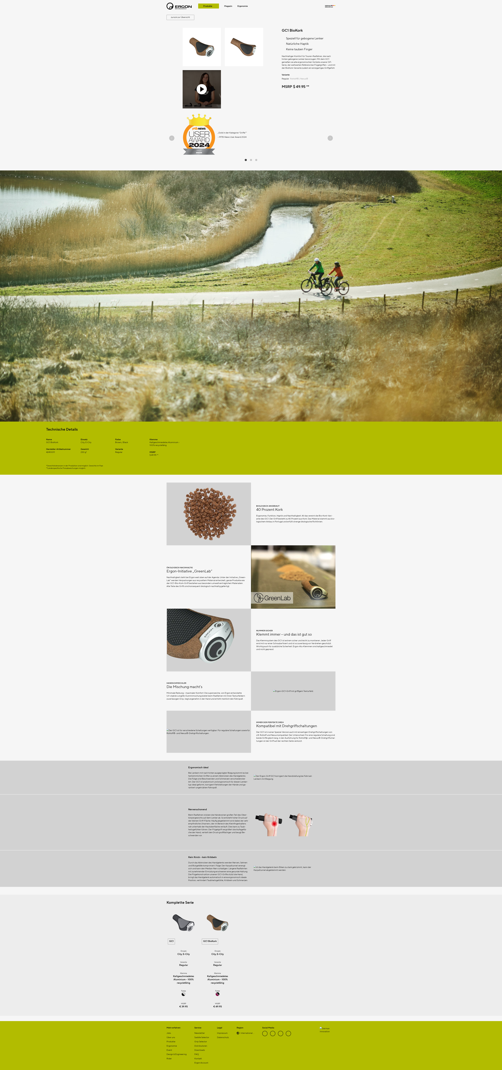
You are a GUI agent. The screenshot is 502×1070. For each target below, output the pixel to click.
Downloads (199, 1050)
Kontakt (198, 1058)
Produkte (207, 6)
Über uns (171, 1037)
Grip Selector (200, 1041)
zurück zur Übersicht (180, 17)
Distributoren (200, 1045)
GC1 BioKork (210, 941)
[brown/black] (217, 995)
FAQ (196, 1054)
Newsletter (199, 1033)
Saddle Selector (201, 1037)
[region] (251, 138)
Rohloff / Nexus (299, 78)
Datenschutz (223, 1037)
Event (169, 1050)
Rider (169, 1058)
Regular (285, 78)
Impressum (222, 1033)
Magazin (228, 6)
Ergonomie (242, 6)
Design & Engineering (177, 1054)
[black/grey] (183, 995)
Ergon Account (201, 1062)
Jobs (169, 1033)
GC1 (171, 941)
